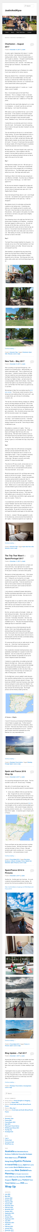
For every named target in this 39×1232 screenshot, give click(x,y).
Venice (26, 1183)
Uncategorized (27, 1086)
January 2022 (8, 1198)
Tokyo (31, 1180)
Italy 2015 (7, 1124)
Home (6, 32)
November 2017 (9, 1209)
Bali (16, 1151)
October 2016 (8, 1211)
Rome (14, 1177)
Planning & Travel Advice (16, 762)
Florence (15, 1158)
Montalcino (8, 1170)
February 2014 (9, 1226)
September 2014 (9, 1222)
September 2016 (9, 1213)
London (11, 1167)
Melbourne (28, 1167)
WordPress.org (9, 1144)
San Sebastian (21, 1177)
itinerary (20, 1165)
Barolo (26, 1151)
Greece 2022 (15, 1102)
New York (28, 546)
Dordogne (18, 861)
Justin (23, 49)
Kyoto (6, 1167)
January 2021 (8, 1204)
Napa (13, 1170)
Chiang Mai (21, 1154)
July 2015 (7, 1221)
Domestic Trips (14, 352)
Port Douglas (17, 1174)
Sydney (20, 1180)
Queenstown (24, 1174)
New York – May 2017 (14, 361)
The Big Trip (8, 1130)
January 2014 (8, 1228)
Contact (29, 32)
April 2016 (8, 1215)
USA (6, 354)
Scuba (28, 1176)
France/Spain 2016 (15, 859)
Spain (11, 764)
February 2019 (9, 1207)
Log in (7, 1138)
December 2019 (9, 1205)
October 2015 (8, 1217)
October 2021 (8, 1200)
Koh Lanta (30, 1165)
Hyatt (30, 352)
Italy (15, 1164)
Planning (30, 762)
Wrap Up (10, 354)
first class (8, 1158)
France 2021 (8, 1120)
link (30, 803)
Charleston (25, 352)
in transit (9, 1164)
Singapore (8, 1180)
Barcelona (27, 859)
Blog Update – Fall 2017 (16, 1053)
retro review (9, 1177)
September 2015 (9, 1219)
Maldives (21, 1167)
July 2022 (7, 1194)
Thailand (25, 1180)
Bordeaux (7, 861)
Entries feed (8, 1140)
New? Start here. (21, 32)
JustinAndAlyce (13, 10)
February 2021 (9, 1202)
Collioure (13, 861)
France (23, 861)
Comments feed (9, 1142)
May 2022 (7, 1196)
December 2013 (9, 1230)
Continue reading (10, 348)
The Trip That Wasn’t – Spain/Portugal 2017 (15, 557)
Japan (25, 1165)
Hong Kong (9, 1161)
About (12, 32)
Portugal (7, 764)
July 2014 (7, 1224)
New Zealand (21, 1170)
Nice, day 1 (13, 1108)
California (14, 1154)
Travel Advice (10, 1183)
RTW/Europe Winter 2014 (12, 1128)
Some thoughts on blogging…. (22, 1100)
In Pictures (25, 1161)
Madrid (27, 861)
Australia (9, 1151)
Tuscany (18, 1183)
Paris (30, 1170)
